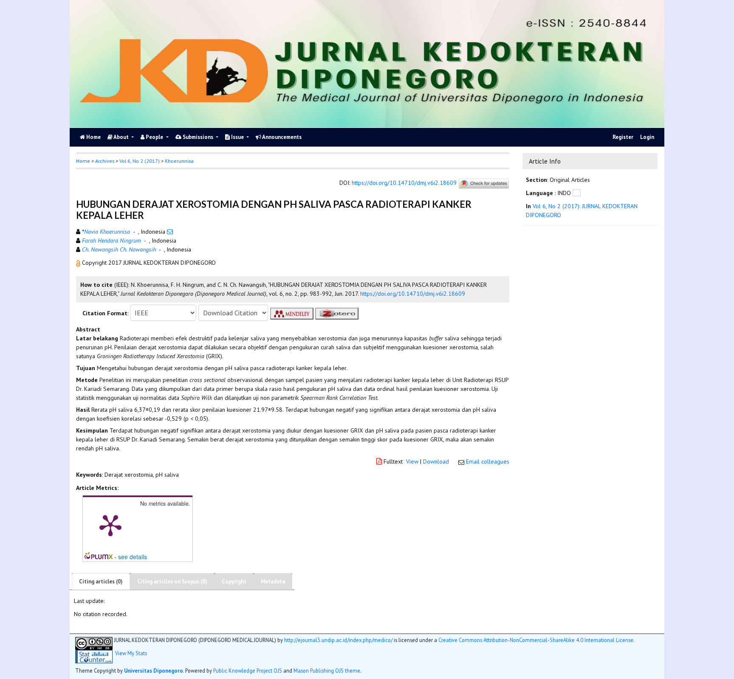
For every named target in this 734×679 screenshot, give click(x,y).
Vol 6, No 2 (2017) (139, 161)
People (154, 137)
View (412, 461)
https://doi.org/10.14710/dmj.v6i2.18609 (404, 183)
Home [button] (83, 161)
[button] (79, 262)
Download (436, 461)
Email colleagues (487, 461)
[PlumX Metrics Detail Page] (110, 524)
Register (623, 137)
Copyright (234, 581)
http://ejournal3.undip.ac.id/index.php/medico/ (338, 640)
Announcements (281, 137)
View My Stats (131, 653)
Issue (237, 137)
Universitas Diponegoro (153, 670)
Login (647, 137)
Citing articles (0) (101, 581)
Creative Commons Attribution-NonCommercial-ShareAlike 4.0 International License (535, 640)
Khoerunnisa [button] (179, 161)
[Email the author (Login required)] (170, 231)
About (121, 137)
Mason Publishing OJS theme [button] (327, 670)
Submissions (198, 137)
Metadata (273, 581)
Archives (104, 161)
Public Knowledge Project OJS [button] (247, 670)
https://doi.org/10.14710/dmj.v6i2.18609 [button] (412, 293)
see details (132, 556)
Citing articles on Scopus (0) (172, 581)
